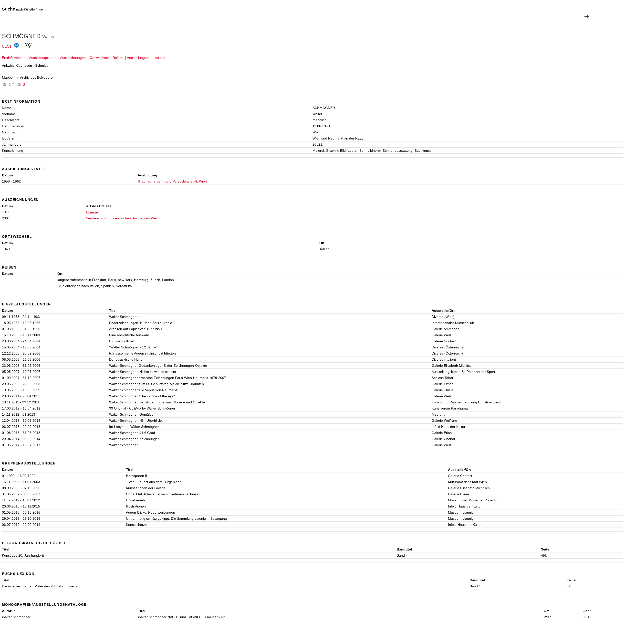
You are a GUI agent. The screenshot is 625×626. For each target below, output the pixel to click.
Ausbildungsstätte (42, 58)
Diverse (92, 212)
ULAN (6, 46)
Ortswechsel (99, 58)
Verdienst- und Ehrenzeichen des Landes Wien (122, 218)
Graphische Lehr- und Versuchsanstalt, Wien (172, 181)
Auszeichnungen (73, 58)
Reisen (118, 58)
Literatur (159, 58)
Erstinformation (13, 58)
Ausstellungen (138, 58)
